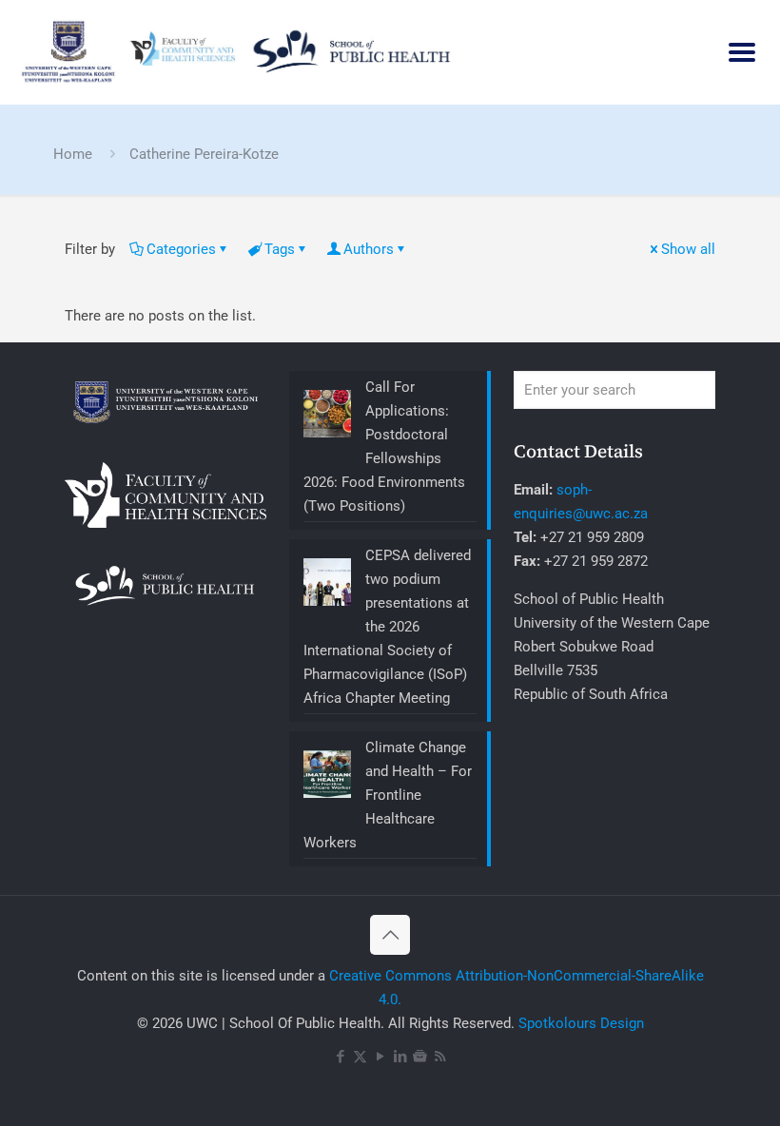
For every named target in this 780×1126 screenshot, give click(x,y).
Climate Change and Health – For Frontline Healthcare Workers (387, 795)
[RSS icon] (440, 1056)
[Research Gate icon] (420, 1056)
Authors (368, 249)
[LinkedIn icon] (400, 1056)
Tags (279, 249)
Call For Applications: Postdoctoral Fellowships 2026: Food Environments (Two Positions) (384, 446)
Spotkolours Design (581, 1023)
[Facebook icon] (340, 1056)
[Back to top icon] (390, 935)
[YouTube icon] (380, 1056)
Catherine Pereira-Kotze (204, 154)
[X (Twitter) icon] (360, 1056)
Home (72, 154)
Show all (688, 249)
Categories (181, 249)
